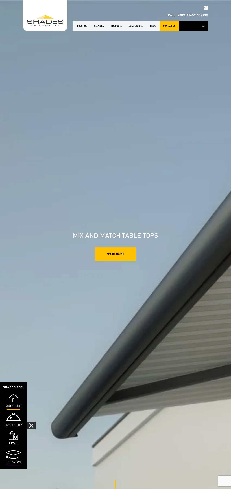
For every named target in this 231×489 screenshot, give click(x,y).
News (153, 26)
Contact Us (169, 26)
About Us (82, 26)
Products (116, 26)
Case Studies (136, 26)
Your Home (13, 406)
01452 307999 (197, 15)
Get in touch (115, 254)
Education (13, 462)
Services (99, 26)
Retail (13, 443)
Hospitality (13, 424)
